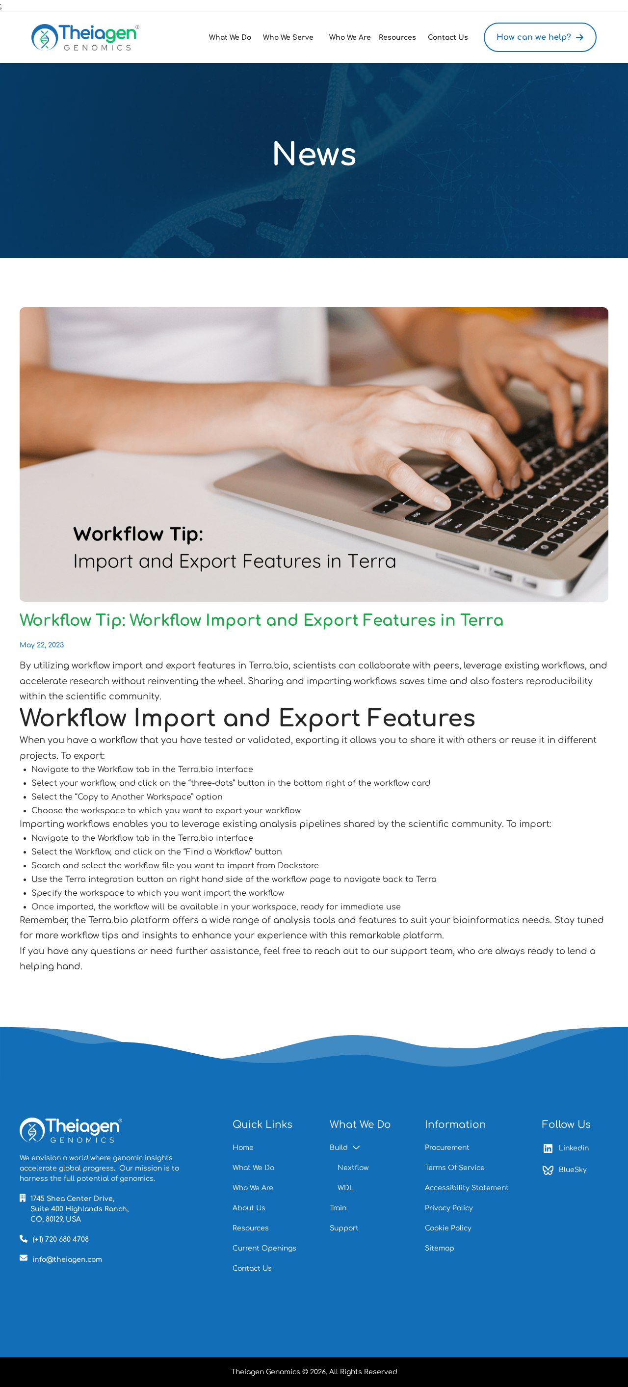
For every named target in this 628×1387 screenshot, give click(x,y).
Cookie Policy (448, 1228)
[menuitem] (232, 37)
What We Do (253, 1168)
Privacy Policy (449, 1208)
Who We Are (253, 1188)
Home (243, 1147)
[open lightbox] (314, 454)
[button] (232, 37)
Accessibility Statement (467, 1188)
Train (338, 1208)
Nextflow (353, 1168)
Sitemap (439, 1248)
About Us (249, 1208)
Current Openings (264, 1248)
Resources (251, 1228)
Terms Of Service (455, 1168)
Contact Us (252, 1268)
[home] (85, 37)
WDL (346, 1188)
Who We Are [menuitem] (350, 37)
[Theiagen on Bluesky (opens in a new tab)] (74, 1130)
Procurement (447, 1147)
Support (344, 1228)
